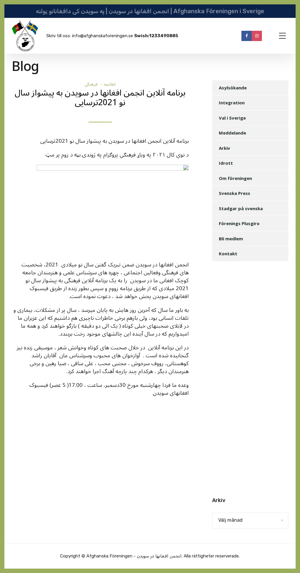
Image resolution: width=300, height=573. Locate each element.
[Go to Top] (288, 560)
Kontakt (228, 253)
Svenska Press (234, 193)
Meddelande (232, 133)
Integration (232, 103)
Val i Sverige (232, 118)
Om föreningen (235, 178)
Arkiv (224, 148)
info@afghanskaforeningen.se (102, 35)
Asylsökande (233, 88)
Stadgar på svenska (241, 208)
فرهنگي (91, 84)
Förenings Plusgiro (239, 223)
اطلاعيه (110, 84)
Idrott (226, 163)
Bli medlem (231, 239)
